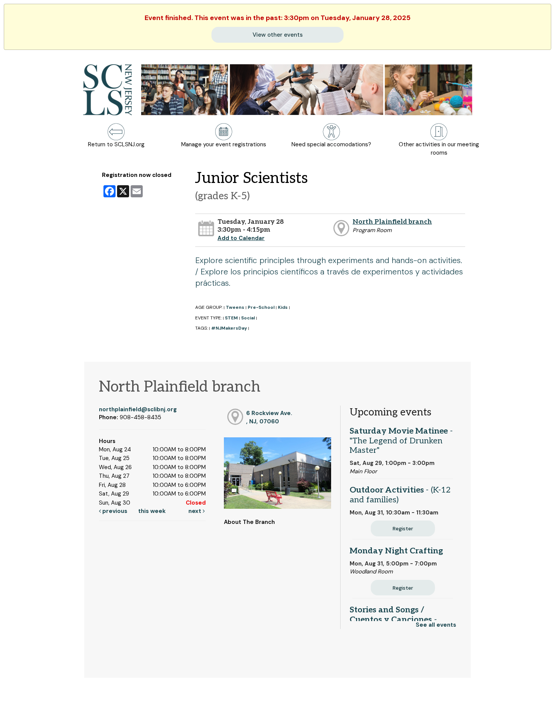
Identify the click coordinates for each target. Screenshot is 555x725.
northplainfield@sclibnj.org (138, 409)
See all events (436, 625)
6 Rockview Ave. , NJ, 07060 (269, 417)
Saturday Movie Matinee (401, 440)
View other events (278, 35)
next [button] (195, 511)
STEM (231, 318)
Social (248, 318)
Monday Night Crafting (396, 551)
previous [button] (114, 511)
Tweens (235, 307)
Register (403, 528)
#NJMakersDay (229, 328)
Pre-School (261, 307)
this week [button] (152, 511)
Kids (283, 307)
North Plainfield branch (392, 222)
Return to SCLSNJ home (35, 713)
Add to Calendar (241, 238)
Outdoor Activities (400, 495)
